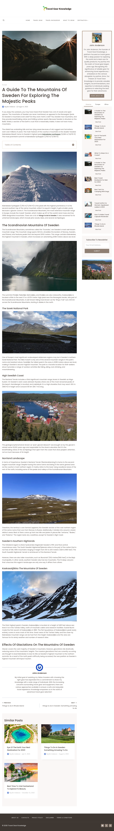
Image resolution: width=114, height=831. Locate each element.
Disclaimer (50, 818)
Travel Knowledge (53, 20)
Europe (4, 85)
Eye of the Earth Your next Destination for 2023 (100, 139)
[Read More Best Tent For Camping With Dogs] (88, 190)
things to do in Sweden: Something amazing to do (60, 705)
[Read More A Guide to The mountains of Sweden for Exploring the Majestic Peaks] (88, 111)
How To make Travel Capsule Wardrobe (101, 216)
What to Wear (68, 20)
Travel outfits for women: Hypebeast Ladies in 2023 (101, 205)
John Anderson (10, 107)
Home (28, 20)
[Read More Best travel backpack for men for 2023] (88, 179)
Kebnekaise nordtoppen (51, 134)
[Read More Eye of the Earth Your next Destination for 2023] (88, 136)
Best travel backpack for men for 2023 (101, 180)
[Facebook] (102, 825)
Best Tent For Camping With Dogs (101, 191)
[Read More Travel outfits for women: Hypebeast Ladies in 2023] (88, 204)
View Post (98, 122)
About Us (14, 818)
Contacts (25, 818)
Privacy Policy (37, 818)
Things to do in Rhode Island (13, 704)
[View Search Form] (3, 20)
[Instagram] (110, 825)
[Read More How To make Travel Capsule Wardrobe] (88, 215)
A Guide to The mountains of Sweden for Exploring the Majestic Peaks (99, 115)
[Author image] (3, 107)
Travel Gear (37, 20)
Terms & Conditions (64, 818)
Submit (97, 251)
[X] (106, 825)
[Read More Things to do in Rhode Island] (88, 127)
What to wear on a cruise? (101, 154)
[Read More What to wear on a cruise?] (88, 154)
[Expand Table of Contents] (73, 145)
